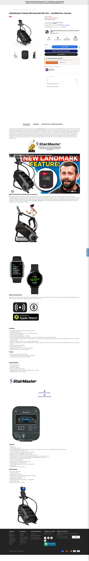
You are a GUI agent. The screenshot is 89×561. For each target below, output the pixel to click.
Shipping (36, 124)
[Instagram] (48, 538)
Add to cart (65, 46)
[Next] (40, 55)
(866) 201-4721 (59, 3)
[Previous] (9, 55)
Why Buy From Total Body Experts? (52, 124)
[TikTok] (51, 538)
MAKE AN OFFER (61, 54)
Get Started (87, 252)
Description (26, 124)
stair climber (41, 128)
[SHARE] (79, 46)
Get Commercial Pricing (52, 62)
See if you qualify (65, 25)
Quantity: (46, 44)
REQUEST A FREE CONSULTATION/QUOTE (61, 51)
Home (10, 9)
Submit (76, 537)
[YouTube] (45, 540)
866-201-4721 (54, 33)
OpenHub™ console (36, 200)
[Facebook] (45, 538)
